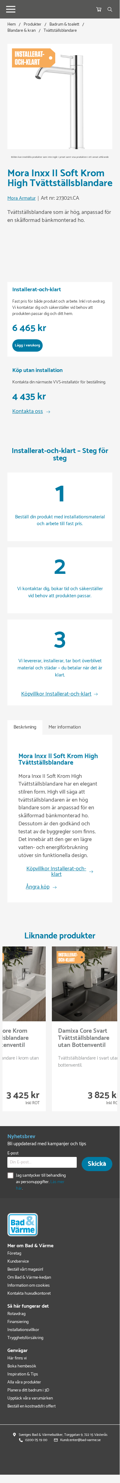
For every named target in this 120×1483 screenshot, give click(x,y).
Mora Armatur (21, 198)
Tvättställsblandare (60, 30)
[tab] (24, 727)
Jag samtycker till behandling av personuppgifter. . (41, 1182)
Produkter (32, 24)
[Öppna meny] (10, 9)
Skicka (97, 1164)
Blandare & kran (21, 30)
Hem (11, 24)
